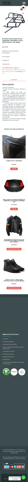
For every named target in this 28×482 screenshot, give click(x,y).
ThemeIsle (21, 478)
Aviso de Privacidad (8, 341)
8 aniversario (6, 359)
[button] (23, 13)
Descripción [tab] (14, 79)
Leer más (14, 168)
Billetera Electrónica (8, 356)
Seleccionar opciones (14, 249)
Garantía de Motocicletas (10, 344)
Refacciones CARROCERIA (9, 71)
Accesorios (22, 69)
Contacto (5, 338)
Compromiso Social (8, 354)
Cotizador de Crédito (8, 351)
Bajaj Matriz (7, 2)
